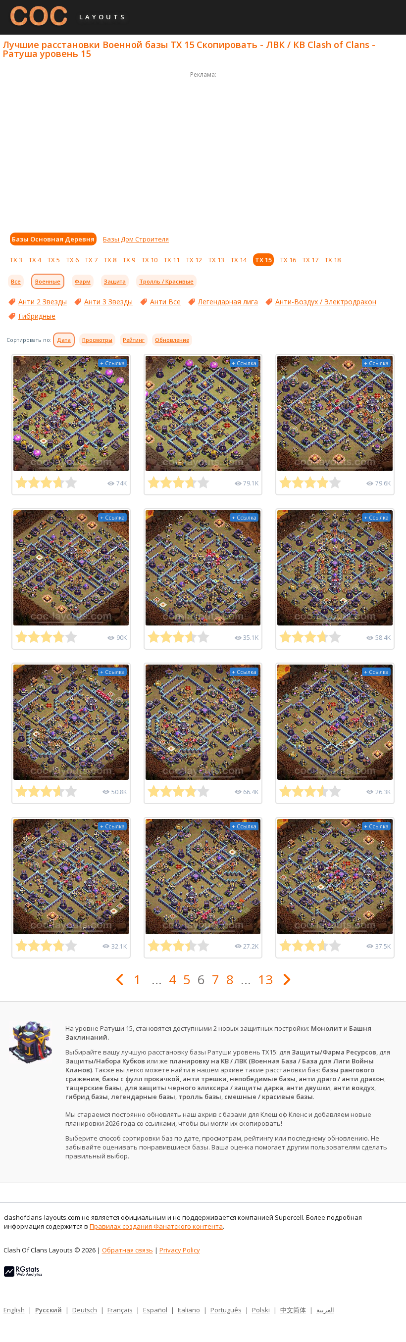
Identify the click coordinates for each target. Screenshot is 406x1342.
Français (120, 1309)
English (14, 1309)
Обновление (172, 339)
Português (226, 1309)
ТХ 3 (16, 259)
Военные (47, 281)
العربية (325, 1309)
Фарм (83, 281)
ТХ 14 (239, 259)
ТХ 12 (194, 259)
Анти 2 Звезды (42, 301)
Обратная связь (127, 1250)
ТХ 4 (35, 259)
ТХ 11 (172, 259)
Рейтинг (134, 339)
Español (155, 1309)
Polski (261, 1309)
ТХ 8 (110, 259)
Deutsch (84, 1309)
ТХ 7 (91, 259)
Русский (48, 1309)
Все (16, 281)
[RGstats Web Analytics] (23, 1274)
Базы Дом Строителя (136, 239)
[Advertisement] (203, 149)
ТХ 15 (263, 259)
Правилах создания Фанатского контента (156, 1226)
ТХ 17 (310, 259)
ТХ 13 (216, 259)
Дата (64, 339)
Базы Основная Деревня (53, 239)
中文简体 (293, 1309)
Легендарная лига (228, 301)
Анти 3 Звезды (108, 301)
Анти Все (165, 301)
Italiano (189, 1309)
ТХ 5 (54, 259)
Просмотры (97, 339)
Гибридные (36, 316)
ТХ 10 (149, 259)
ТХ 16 (288, 259)
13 (265, 979)
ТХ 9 (129, 259)
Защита (115, 281)
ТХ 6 (72, 259)
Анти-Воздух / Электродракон (325, 301)
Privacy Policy (179, 1250)
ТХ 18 (333, 259)
